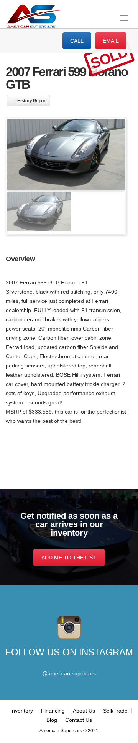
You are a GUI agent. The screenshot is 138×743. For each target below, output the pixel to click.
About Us (84, 711)
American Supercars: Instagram (69, 627)
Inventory (21, 711)
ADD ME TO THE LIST (69, 557)
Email (111, 41)
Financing (53, 711)
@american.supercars (69, 673)
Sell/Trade (115, 711)
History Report (32, 101)
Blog (51, 720)
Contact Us (78, 720)
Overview (20, 259)
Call (77, 41)
